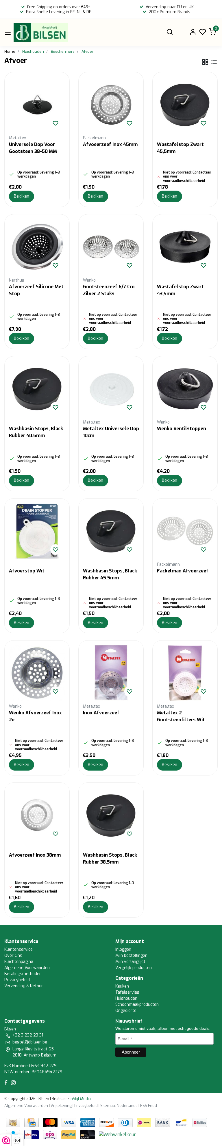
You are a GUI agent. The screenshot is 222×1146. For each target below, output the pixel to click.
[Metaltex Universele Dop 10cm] (111, 389)
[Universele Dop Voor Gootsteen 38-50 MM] (37, 104)
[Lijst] (214, 62)
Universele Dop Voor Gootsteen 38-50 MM (33, 147)
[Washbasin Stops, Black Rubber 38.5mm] (111, 815)
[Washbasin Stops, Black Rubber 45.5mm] (111, 531)
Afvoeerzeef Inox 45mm (110, 144)
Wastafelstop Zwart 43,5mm (180, 290)
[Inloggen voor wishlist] (55, 123)
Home (9, 51)
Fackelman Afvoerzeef (182, 571)
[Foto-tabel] (205, 62)
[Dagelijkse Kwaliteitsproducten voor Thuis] (41, 32)
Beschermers (63, 51)
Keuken (122, 986)
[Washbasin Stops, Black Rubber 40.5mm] (37, 389)
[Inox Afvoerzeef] (111, 673)
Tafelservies (127, 992)
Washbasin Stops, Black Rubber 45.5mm (110, 574)
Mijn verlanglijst (130, 961)
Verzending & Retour (23, 986)
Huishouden (33, 51)
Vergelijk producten (133, 967)
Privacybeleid (17, 980)
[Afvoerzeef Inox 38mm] (37, 815)
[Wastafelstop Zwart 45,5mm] (185, 104)
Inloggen (123, 949)
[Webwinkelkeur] (117, 1134)
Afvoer (87, 51)
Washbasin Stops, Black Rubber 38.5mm (110, 858)
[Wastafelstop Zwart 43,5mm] (185, 247)
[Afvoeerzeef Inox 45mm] (111, 104)
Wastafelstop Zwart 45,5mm (180, 147)
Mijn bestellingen (131, 955)
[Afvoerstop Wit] (37, 531)
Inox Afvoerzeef (101, 713)
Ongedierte (125, 1010)
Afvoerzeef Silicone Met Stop (36, 290)
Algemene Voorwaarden (27, 967)
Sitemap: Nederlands (119, 1105)
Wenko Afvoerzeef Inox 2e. (35, 716)
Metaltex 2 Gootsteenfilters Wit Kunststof (181, 716)
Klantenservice (18, 949)
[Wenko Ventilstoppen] (185, 389)
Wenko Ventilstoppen (181, 429)
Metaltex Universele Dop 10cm (111, 432)
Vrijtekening (61, 1105)
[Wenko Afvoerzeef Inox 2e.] (37, 673)
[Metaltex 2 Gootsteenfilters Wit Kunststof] (185, 673)
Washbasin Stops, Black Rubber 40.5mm (36, 432)
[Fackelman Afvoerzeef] (185, 531)
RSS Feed (148, 1105)
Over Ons (13, 955)
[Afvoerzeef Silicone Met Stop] (37, 247)
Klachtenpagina (18, 961)
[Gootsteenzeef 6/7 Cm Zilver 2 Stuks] (111, 247)
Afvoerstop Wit (27, 571)
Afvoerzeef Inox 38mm (35, 855)
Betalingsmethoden (23, 974)
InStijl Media (80, 1098)
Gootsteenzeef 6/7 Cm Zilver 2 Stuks (108, 290)
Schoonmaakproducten (137, 1004)
